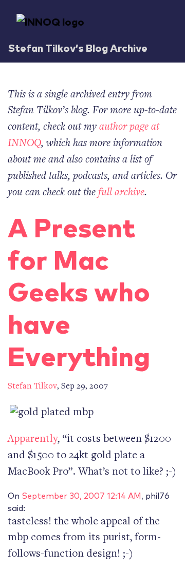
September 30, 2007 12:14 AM (81, 495)
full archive (121, 193)
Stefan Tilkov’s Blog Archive (77, 47)
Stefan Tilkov (32, 386)
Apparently (33, 439)
